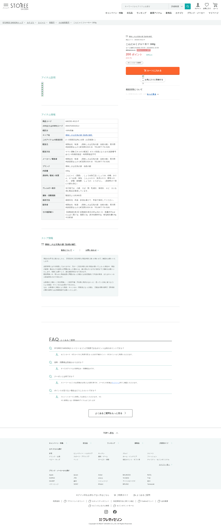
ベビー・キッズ (54, 459)
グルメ (125, 453)
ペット (76, 459)
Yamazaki (150, 484)
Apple (51, 475)
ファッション (152, 456)
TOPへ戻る (108, 433)
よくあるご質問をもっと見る (108, 413)
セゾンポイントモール (125, 506)
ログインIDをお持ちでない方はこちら (92, 495)
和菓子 (52, 23)
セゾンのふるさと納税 (100, 506)
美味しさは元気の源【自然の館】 (79, 135)
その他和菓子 (64, 23)
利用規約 (56, 501)
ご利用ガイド (163, 443)
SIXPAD (52, 478)
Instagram (106, 512)
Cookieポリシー (147, 501)
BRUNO (126, 484)
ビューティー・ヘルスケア (83, 453)
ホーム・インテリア (130, 456)
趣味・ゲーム (103, 456)
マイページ (213, 13)
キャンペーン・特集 (114, 13)
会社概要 (164, 501)
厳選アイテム (156, 13)
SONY (76, 484)
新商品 (169, 13)
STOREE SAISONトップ (13, 23)
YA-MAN (126, 478)
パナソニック (54, 484)
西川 (149, 481)
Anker (100, 475)
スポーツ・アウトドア (81, 456)
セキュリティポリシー (100, 501)
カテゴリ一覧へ (164, 465)
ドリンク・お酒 (54, 456)
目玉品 (130, 13)
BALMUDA (127, 475)
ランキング (141, 13)
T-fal (149, 478)
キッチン (101, 453)
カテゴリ (30, 23)
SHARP (52, 481)
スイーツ (41, 23)
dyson (76, 475)
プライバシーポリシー (75, 501)
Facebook (115, 512)
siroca (100, 478)
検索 (188, 6)
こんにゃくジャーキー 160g (85, 23)
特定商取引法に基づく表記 (123, 501)
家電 (50, 453)
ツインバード (103, 481)
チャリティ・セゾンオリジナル (158, 459)
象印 (75, 481)
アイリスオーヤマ (129, 481)
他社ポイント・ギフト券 (131, 459)
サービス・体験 (103, 459)
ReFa (149, 475)
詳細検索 (175, 6)
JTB (75, 478)
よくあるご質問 (143, 495)
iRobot (100, 484)
